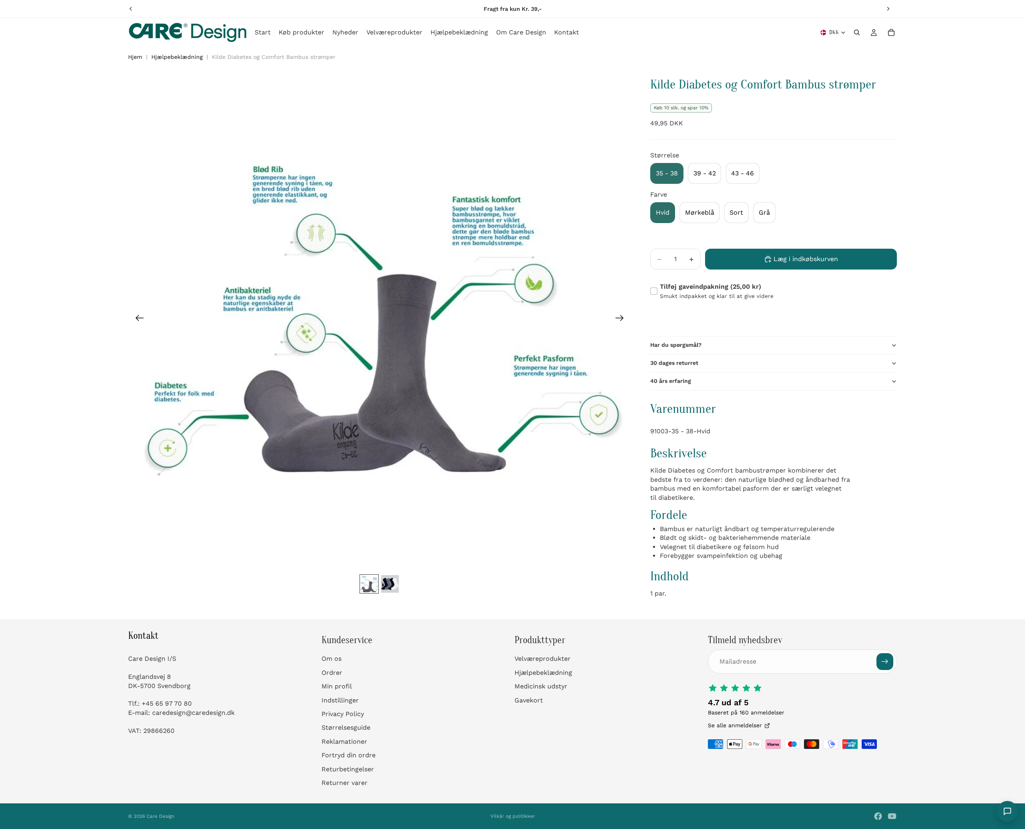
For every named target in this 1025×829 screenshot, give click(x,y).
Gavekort (529, 700)
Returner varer (345, 783)
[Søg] (857, 32)
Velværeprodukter (543, 658)
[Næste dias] (888, 9)
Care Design (160, 816)
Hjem (135, 57)
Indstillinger (340, 700)
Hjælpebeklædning (177, 57)
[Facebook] (878, 816)
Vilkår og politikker (512, 816)
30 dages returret (674, 363)
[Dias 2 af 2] (390, 584)
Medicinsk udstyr (541, 686)
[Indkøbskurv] (891, 32)
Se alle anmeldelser (735, 725)
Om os (332, 658)
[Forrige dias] (131, 9)
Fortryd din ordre (349, 755)
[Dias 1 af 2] (369, 584)
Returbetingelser (348, 769)
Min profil (337, 686)
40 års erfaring (670, 381)
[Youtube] (892, 816)
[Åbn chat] (1007, 811)
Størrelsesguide (346, 727)
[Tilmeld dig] (884, 661)
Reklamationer (344, 741)
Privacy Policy (343, 714)
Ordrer (332, 672)
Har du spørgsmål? (675, 345)
